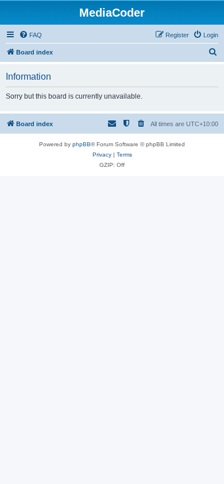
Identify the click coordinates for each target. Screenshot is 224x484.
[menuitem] (30, 35)
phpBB (81, 144)
